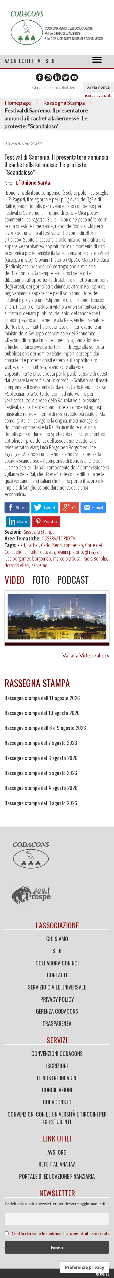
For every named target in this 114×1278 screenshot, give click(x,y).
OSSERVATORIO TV (58, 538)
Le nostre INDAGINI (57, 1078)
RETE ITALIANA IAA (57, 1164)
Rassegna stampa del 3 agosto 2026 (41, 803)
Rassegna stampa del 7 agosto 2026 (41, 742)
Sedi (50, 61)
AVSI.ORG (57, 1152)
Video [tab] (15, 579)
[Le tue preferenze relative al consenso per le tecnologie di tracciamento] (84, 1267)
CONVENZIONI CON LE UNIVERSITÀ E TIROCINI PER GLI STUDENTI (57, 1118)
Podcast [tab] (73, 579)
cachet (33, 545)
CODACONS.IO (57, 1102)
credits (102, 1273)
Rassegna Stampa (64, 102)
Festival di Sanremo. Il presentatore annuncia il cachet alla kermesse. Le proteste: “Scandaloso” (56, 164)
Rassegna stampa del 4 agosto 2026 (41, 787)
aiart (21, 545)
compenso (73, 545)
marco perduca (66, 558)
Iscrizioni (57, 1066)
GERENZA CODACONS (57, 1011)
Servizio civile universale (57, 987)
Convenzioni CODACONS (57, 1053)
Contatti (57, 975)
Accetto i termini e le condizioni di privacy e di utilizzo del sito (60, 1233)
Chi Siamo (57, 939)
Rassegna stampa (37, 683)
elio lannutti (26, 551)
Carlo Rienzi (51, 545)
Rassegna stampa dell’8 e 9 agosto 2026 (45, 727)
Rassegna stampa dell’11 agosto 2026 (42, 698)
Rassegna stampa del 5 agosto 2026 (41, 773)
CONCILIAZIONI (57, 1090)
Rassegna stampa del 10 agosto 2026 (42, 713)
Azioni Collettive (24, 61)
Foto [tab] (41, 579)
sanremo (39, 565)
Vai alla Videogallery (85, 655)
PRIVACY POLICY (57, 999)
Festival (45, 551)
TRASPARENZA (57, 1023)
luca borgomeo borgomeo (28, 558)
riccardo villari (17, 565)
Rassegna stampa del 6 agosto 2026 (41, 758)
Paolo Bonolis (94, 558)
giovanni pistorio (68, 551)
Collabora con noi (57, 963)
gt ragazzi (93, 551)
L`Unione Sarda (33, 182)
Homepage (18, 102)
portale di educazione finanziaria (57, 1176)
